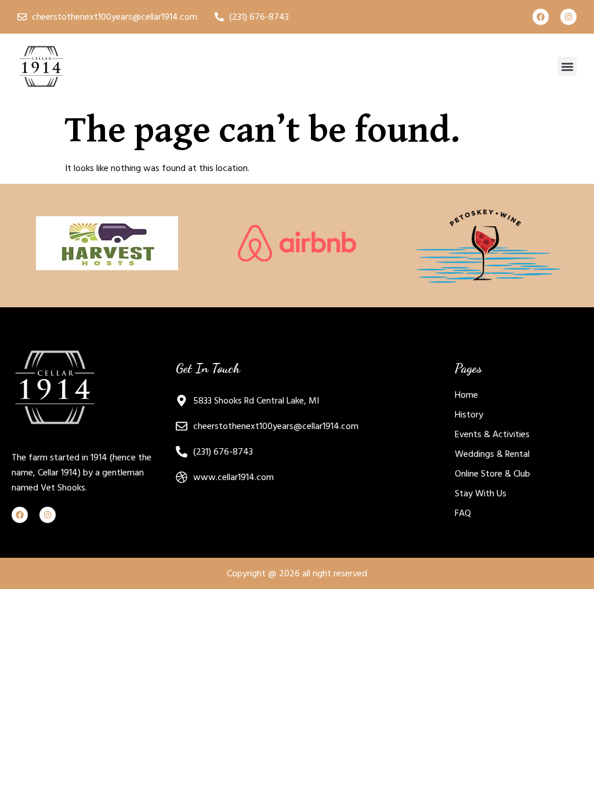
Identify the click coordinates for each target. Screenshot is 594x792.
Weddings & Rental (492, 454)
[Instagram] (568, 17)
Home (466, 394)
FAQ (463, 513)
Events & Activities (492, 434)
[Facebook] (541, 17)
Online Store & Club (492, 473)
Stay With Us (480, 493)
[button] (567, 66)
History (469, 414)
